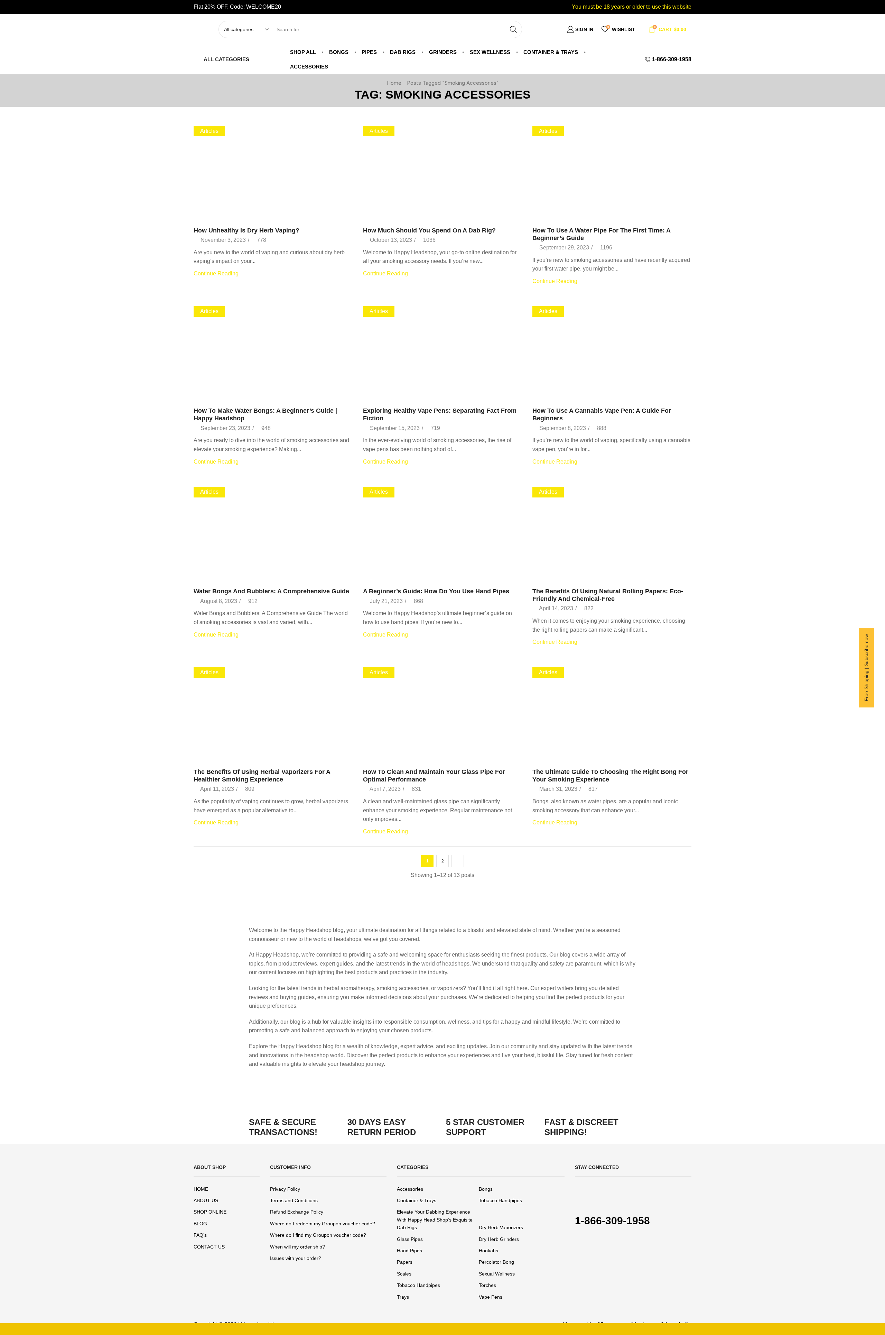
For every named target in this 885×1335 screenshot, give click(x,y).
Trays (403, 1297)
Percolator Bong (496, 1262)
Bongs (338, 52)
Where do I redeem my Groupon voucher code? (322, 1223)
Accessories (309, 67)
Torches (487, 1285)
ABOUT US (206, 1200)
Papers (404, 1262)
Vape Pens (490, 1297)
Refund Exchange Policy (296, 1212)
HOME (201, 1189)
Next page (457, 861)
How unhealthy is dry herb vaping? (246, 230)
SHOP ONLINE (210, 1212)
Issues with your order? (295, 1258)
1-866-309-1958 (612, 1220)
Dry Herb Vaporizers (501, 1227)
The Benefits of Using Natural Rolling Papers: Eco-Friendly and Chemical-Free (607, 595)
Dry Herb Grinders (499, 1239)
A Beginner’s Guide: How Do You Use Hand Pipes (436, 591)
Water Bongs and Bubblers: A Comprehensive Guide (271, 591)
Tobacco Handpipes (500, 1200)
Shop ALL (303, 52)
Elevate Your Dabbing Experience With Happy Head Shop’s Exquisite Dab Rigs (435, 1219)
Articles (209, 131)
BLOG (200, 1223)
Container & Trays (550, 52)
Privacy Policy (285, 1189)
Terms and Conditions (294, 1200)
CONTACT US (209, 1247)
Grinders (443, 52)
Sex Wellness (490, 52)
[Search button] (513, 29)
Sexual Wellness (497, 1274)
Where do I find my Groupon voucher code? (318, 1235)
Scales (404, 1274)
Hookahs (488, 1250)
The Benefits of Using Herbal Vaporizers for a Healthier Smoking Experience (262, 775)
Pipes (369, 52)
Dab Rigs (403, 52)
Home (394, 83)
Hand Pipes (409, 1250)
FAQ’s (200, 1235)
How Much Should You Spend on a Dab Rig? (429, 230)
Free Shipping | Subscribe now (866, 667)
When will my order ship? (297, 1247)
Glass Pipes (410, 1239)
